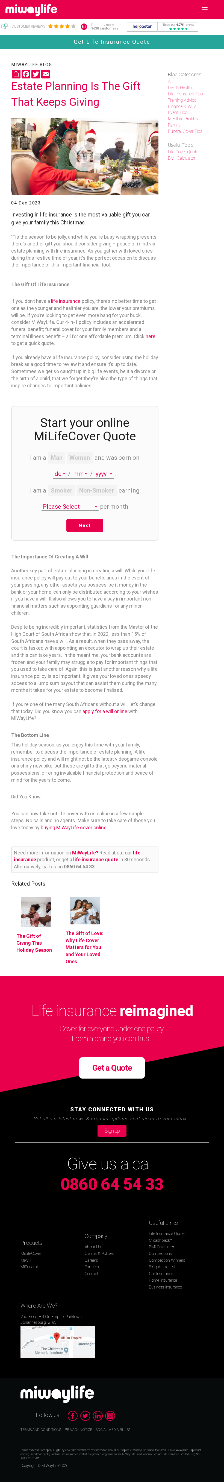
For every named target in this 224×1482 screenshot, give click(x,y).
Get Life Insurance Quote (112, 42)
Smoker (61, 490)
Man (57, 457)
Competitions (160, 1253)
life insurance (66, 301)
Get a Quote (112, 1068)
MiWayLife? (85, 853)
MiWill (25, 1260)
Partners (92, 1266)
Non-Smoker (96, 490)
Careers (91, 1260)
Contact (91, 1273)
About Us (93, 1246)
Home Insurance (163, 1280)
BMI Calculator (161, 1246)
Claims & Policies (99, 1253)
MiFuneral (29, 1266)
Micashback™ (160, 1240)
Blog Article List (162, 1266)
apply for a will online (104, 711)
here (150, 336)
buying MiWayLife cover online (74, 827)
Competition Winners (167, 1260)
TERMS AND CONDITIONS (40, 1430)
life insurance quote (96, 859)
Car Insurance (161, 1273)
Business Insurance (165, 1287)
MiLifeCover (30, 1253)
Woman (79, 457)
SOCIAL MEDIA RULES (113, 1430)
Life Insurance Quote (166, 1233)
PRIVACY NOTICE (78, 1430)
